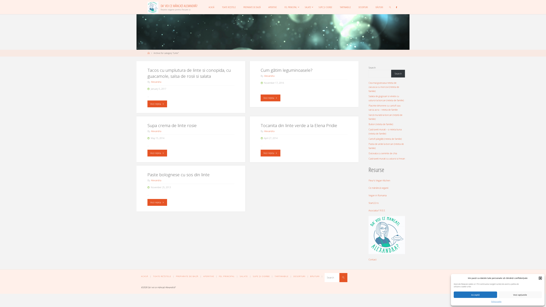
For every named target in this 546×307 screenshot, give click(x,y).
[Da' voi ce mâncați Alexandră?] (152, 7)
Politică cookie (496, 301)
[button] (540, 278)
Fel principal (227, 276)
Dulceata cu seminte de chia (383, 153)
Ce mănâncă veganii (378, 187)
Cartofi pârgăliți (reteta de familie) (385, 138)
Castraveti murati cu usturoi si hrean (387, 158)
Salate (244, 276)
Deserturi (299, 276)
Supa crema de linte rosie (172, 125)
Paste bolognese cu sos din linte (178, 175)
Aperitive (208, 276)
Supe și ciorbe (261, 276)
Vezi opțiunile (520, 294)
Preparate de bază (187, 276)
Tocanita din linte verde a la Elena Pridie (299, 125)
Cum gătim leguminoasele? (286, 70)
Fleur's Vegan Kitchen (379, 180)
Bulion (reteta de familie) (381, 124)
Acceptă (475, 294)
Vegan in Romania (378, 195)
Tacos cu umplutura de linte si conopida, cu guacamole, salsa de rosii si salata (189, 73)
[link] (390, 7)
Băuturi (315, 276)
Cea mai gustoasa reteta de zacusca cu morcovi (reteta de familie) (384, 87)
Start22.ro (374, 203)
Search (372, 67)
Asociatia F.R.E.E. (377, 210)
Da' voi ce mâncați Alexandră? (179, 5)
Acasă (144, 276)
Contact (373, 259)
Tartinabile (281, 276)
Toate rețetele (162, 276)
